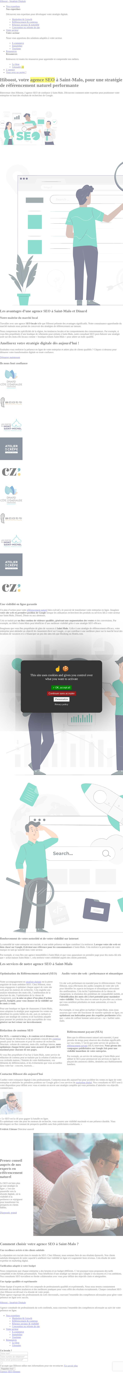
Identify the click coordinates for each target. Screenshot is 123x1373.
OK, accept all (62, 687)
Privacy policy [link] (61, 704)
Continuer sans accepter (62, 693)
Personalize (61, 699)
